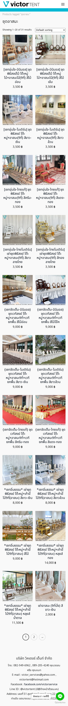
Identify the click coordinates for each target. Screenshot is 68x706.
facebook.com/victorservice (40, 684)
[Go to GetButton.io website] (60, 703)
